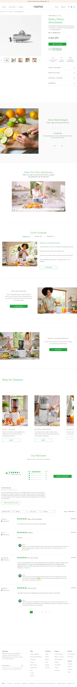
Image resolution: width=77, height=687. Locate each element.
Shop (3, 7)
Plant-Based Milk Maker (35, 656)
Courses (32, 662)
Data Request (24, 683)
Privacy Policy (5, 669)
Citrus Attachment (19, 11)
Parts (31, 670)
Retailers (57, 662)
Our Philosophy (71, 654)
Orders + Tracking (59, 654)
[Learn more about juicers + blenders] (15, 411)
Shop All (32, 675)
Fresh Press (12, 7)
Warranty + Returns (59, 656)
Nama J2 (26, 236)
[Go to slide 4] (27, 60)
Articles (47, 656)
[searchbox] (6, 511)
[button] (55, 145)
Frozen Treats (33, 667)
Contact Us (57, 670)
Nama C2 (38, 236)
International (58, 665)
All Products (3, 11)
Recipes (21, 7)
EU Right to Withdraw (61, 683)
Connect (70, 661)
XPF (5, 683)
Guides (47, 654)
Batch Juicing (33, 665)
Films (46, 662)
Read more (27, 567)
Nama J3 (50, 236)
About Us (70, 651)
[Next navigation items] (39, 60)
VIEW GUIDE (19, 306)
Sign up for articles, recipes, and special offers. (37, 1)
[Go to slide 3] (20, 60)
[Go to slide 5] (34, 60)
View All (47, 667)
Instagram (70, 664)
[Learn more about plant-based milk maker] (47, 411)
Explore (49, 267)
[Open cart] (74, 7)
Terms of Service (17, 668)
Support (63, 7)
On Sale (32, 673)
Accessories (10, 11)
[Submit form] (22, 666)
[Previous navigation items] (1, 60)
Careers (56, 667)
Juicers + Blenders (34, 654)
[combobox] (21, 511)
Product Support (58, 659)
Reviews (47, 665)
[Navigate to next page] (49, 612)
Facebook (70, 669)
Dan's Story (70, 656)
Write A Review (62, 476)
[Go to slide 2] (13, 60)
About (56, 7)
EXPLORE (58, 349)
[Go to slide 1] (7, 60)
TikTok (69, 672)
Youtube (70, 666)
